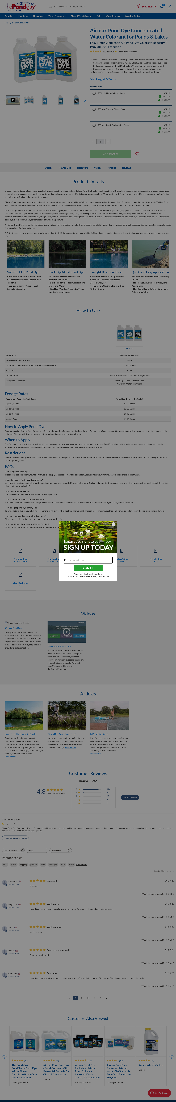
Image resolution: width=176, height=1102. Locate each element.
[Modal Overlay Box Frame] (88, 551)
